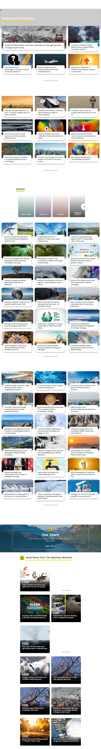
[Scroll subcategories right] (84, 206)
